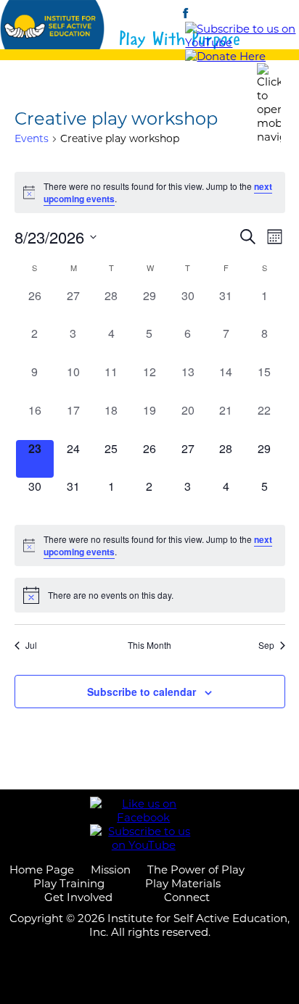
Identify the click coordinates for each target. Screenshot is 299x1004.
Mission (111, 869)
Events (32, 138)
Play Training (69, 883)
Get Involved (78, 897)
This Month (149, 645)
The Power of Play (196, 869)
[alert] (150, 192)
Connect (187, 897)
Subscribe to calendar (141, 691)
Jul (31, 645)
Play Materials (183, 883)
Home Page (41, 869)
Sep (266, 645)
